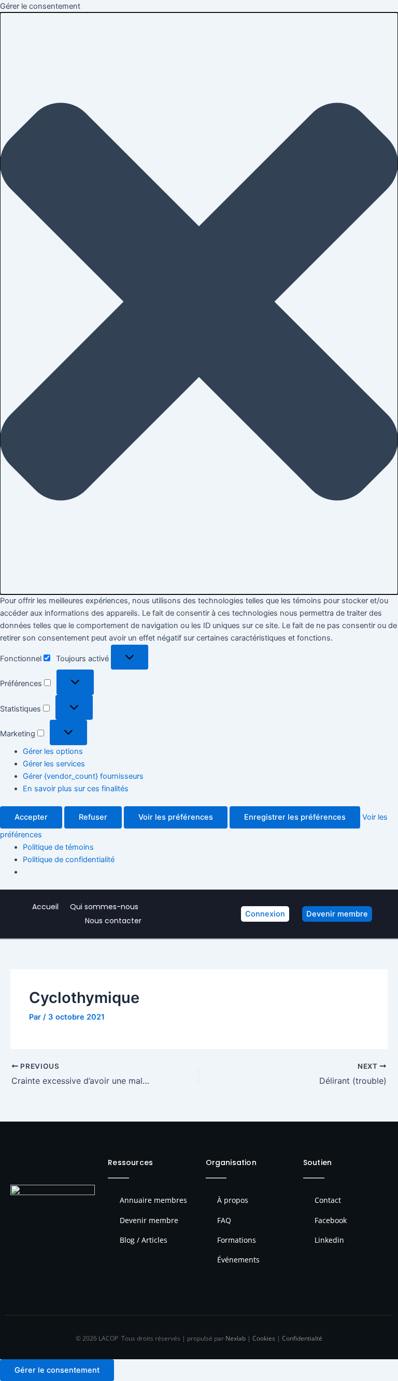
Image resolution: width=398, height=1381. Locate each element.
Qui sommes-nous (104, 907)
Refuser (93, 817)
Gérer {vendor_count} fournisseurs (83, 776)
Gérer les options (53, 751)
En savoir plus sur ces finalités (76, 788)
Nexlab (235, 1338)
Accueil (45, 907)
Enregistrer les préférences (295, 817)
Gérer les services (54, 763)
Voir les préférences (175, 817)
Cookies (263, 1338)
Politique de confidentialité (69, 859)
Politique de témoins (58, 847)
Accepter (31, 817)
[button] (199, 303)
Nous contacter (113, 920)
